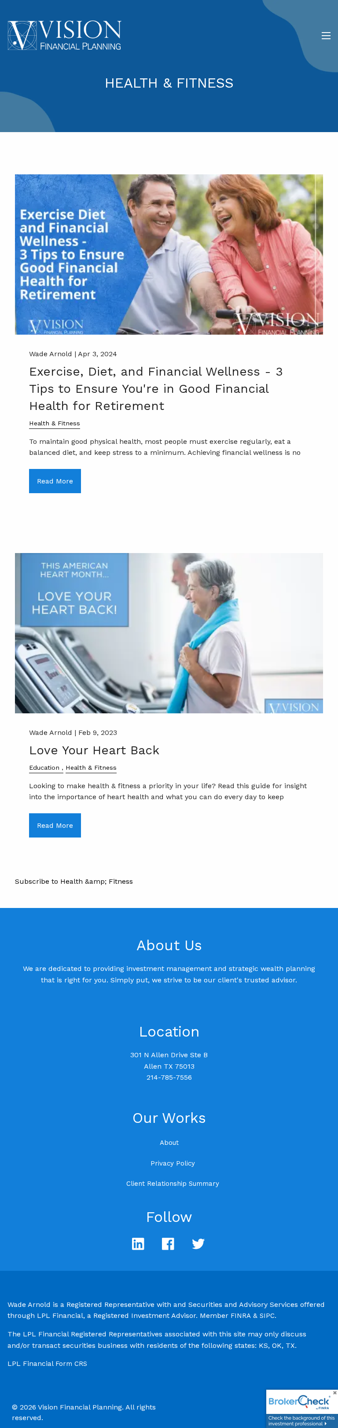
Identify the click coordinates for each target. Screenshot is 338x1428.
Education (44, 767)
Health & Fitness (54, 423)
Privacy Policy (173, 1163)
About (169, 1143)
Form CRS (71, 1364)
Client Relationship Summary (172, 1184)
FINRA (241, 1316)
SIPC (267, 1316)
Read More (55, 481)
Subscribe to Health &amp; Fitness (74, 881)
